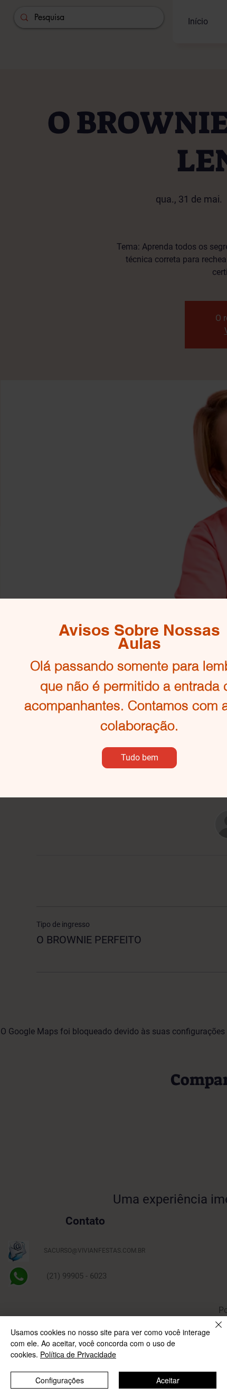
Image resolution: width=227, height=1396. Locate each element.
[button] (139, 757)
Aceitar (167, 1380)
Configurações (59, 1380)
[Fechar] (212, 1331)
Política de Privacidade (78, 1354)
